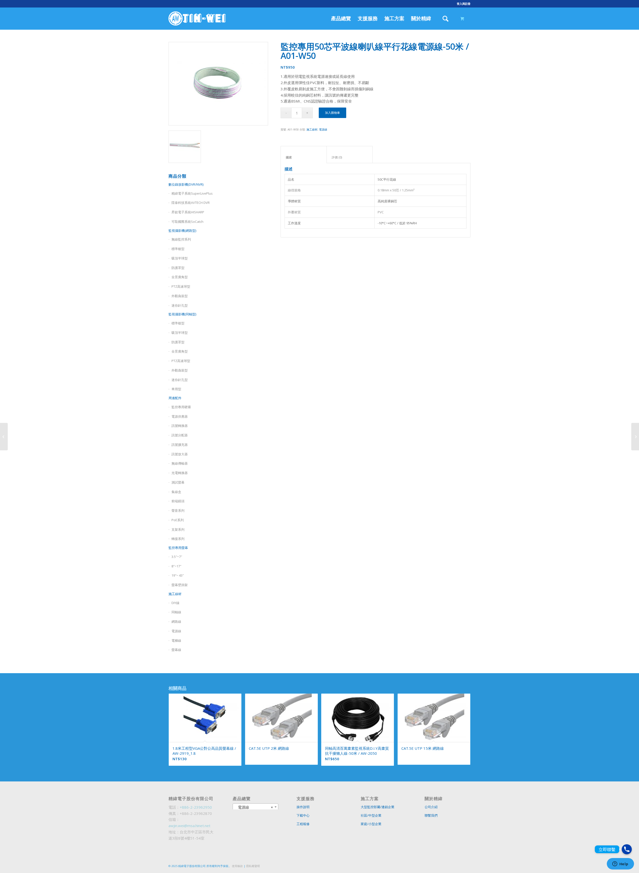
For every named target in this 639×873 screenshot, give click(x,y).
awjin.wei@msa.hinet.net (189, 825)
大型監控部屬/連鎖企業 (377, 807)
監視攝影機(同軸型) (182, 314)
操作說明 (303, 807)
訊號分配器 (179, 435)
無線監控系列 (181, 239)
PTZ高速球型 (180, 286)
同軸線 (176, 612)
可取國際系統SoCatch (187, 221)
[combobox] (256, 806)
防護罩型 (177, 267)
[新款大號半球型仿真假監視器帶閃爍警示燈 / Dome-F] (4, 436)
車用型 (176, 389)
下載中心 (303, 815)
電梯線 (176, 640)
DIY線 (175, 603)
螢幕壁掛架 (179, 585)
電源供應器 (179, 416)
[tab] (304, 154)
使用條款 (237, 866)
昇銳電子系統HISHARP (187, 212)
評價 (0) (350, 157)
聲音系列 (177, 510)
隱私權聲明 (253, 866)
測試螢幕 (177, 482)
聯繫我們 (431, 815)
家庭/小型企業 (371, 824)
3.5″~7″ (176, 556)
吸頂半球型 (179, 258)
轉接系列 (177, 538)
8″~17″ (176, 566)
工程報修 (303, 824)
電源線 (176, 631)
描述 (304, 157)
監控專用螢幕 (178, 547)
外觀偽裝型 (179, 296)
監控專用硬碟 (181, 407)
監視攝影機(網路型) (182, 230)
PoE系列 (177, 520)
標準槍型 (177, 249)
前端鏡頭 (177, 501)
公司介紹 (431, 807)
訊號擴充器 (179, 444)
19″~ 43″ (177, 575)
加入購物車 (332, 113)
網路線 (176, 621)
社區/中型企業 (371, 815)
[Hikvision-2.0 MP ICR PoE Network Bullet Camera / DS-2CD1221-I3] (635, 436)
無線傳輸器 (179, 463)
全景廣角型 (179, 277)
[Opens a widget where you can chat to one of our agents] (620, 864)
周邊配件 (174, 398)
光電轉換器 (179, 473)
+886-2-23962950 (196, 807)
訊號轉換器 (179, 425)
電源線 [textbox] (254, 807)
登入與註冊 (464, 3)
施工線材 (174, 594)
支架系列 (177, 529)
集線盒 (176, 492)
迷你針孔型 (179, 305)
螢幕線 (176, 649)
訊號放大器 (179, 454)
